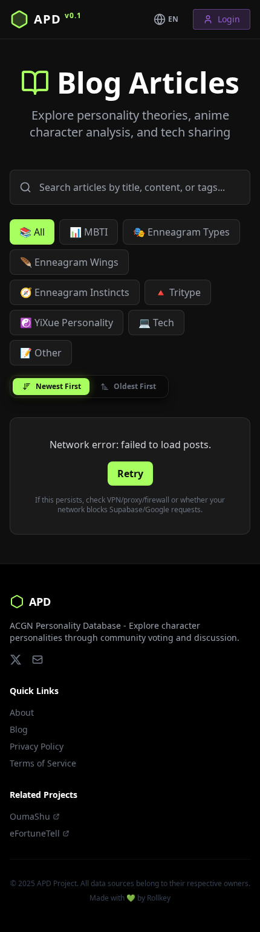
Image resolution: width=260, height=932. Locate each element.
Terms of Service (43, 763)
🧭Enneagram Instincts (74, 292)
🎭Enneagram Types (181, 232)
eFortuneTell (35, 833)
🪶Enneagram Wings (69, 262)
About (22, 712)
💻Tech (156, 322)
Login (229, 19)
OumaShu (30, 816)
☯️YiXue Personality (66, 322)
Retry (130, 473)
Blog (19, 729)
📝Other (41, 352)
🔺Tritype (178, 292)
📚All (32, 232)
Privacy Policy (36, 746)
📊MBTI (89, 232)
